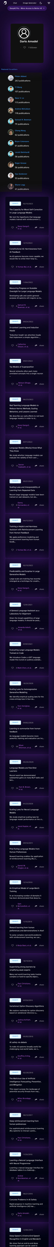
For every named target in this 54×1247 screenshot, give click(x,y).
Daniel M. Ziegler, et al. (23, 866)
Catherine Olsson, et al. (23, 345)
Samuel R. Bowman (23, 119)
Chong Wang (20, 130)
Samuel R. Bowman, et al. (24, 306)
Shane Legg (20, 185)
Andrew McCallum (22, 109)
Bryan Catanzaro (22, 141)
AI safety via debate (18, 1042)
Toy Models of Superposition (22, 367)
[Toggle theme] (41, 3)
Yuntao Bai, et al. (24, 267)
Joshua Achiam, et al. (24, 1021)
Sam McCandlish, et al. (24, 906)
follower (32, 47)
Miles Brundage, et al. (24, 1099)
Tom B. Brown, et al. (25, 788)
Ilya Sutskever (21, 174)
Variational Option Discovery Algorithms (27, 1006)
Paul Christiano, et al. (24, 984)
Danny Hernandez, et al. (23, 505)
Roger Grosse (20, 163)
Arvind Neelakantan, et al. (24, 1178)
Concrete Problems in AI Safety (23, 1199)
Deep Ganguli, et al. (23, 227)
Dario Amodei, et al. (23, 1214)
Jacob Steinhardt (22, 152)
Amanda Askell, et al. (24, 628)
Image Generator (29, 3)
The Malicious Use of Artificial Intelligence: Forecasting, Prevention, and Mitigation (25, 1081)
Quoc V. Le (19, 98)
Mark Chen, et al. (24, 668)
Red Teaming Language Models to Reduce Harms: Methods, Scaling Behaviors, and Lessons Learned (24, 408)
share (41, 227)
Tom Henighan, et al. (24, 707)
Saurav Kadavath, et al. (24, 465)
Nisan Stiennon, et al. (25, 746)
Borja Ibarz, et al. (24, 945)
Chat (15, 3)
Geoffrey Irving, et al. (24, 1057)
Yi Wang (18, 87)
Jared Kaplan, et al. (24, 827)
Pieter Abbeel (20, 76)
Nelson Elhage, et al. (24, 384)
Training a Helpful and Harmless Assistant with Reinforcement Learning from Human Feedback (26, 529)
